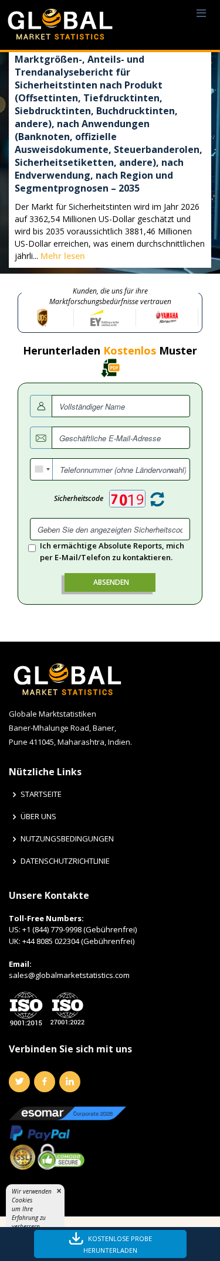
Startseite (41, 794)
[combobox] (42, 469)
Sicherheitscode (78, 498)
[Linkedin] (69, 1081)
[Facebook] (44, 1081)
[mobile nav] (201, 14)
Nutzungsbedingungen (67, 839)
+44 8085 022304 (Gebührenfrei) (78, 941)
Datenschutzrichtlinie (65, 861)
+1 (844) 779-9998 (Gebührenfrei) (79, 929)
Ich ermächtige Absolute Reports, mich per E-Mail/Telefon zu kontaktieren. (112, 551)
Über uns (38, 816)
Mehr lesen (62, 255)
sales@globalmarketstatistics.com (69, 975)
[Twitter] (19, 1081)
